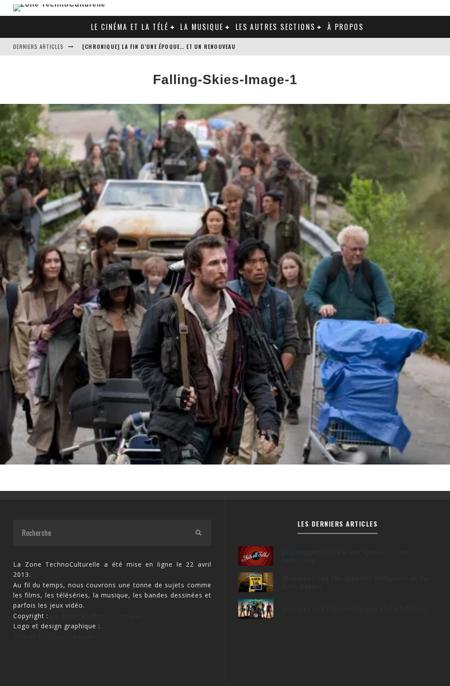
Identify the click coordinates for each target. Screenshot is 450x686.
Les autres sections (276, 27)
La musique (201, 27)
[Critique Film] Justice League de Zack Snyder (354, 608)
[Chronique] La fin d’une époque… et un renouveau (159, 46)
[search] (198, 533)
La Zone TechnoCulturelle (96, 616)
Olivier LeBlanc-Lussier (54, 636)
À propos (345, 27)
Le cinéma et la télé (129, 27)
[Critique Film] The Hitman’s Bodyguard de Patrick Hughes (356, 581)
